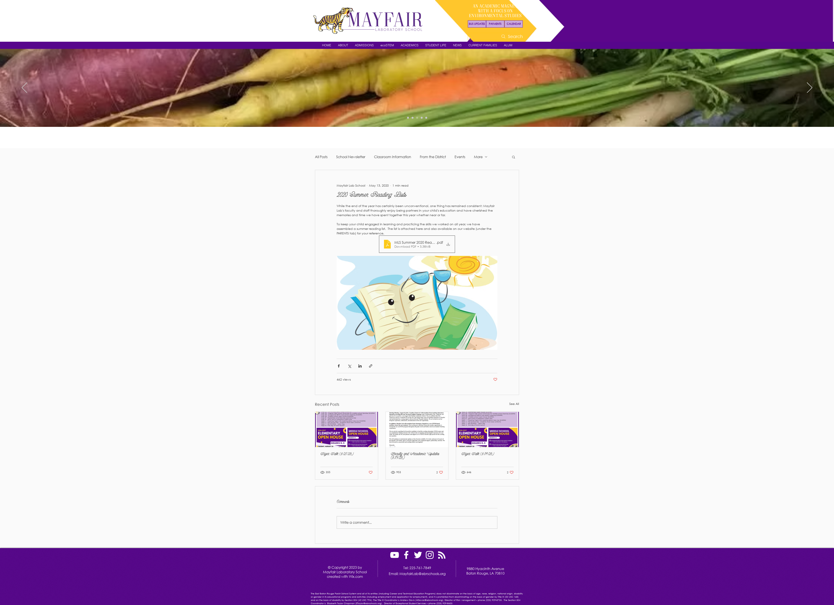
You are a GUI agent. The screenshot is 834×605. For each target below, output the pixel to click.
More (478, 157)
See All (514, 404)
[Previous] (24, 88)
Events (460, 157)
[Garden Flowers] (408, 118)
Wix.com (356, 576)
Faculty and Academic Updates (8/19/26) (415, 456)
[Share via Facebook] (339, 366)
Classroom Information (392, 157)
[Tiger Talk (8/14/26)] (487, 429)
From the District (433, 157)
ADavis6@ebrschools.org (429, 600)
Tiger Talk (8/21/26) (337, 454)
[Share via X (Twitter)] (349, 366)
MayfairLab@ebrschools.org (422, 573)
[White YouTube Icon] (394, 555)
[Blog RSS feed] (441, 555)
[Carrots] (417, 118)
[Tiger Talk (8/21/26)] (346, 429)
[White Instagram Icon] (429, 555)
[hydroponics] (422, 118)
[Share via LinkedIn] (360, 366)
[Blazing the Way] (413, 118)
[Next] (809, 88)
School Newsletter (350, 157)
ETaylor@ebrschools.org (368, 603)
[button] (342, 45)
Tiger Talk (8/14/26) (477, 454)
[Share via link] (371, 366)
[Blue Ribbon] (426, 118)
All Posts (321, 157)
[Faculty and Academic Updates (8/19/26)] (417, 429)
